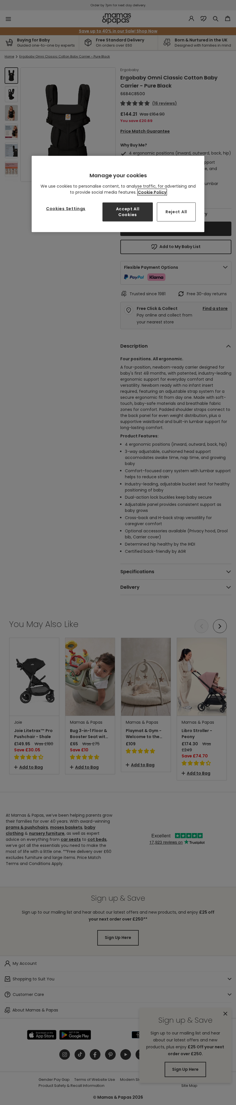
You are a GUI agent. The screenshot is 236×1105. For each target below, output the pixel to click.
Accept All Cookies (128, 212)
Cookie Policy (152, 192)
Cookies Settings (65, 209)
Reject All (176, 212)
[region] (118, 194)
